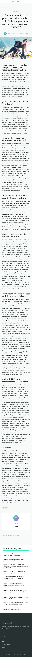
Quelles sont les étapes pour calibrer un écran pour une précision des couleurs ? (16, 603)
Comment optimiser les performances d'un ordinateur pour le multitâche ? (15, 554)
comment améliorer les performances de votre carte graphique (14, 572)
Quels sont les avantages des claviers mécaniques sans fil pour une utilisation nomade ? (14, 585)
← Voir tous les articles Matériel (10, 535)
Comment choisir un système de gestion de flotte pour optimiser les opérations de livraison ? (15, 592)
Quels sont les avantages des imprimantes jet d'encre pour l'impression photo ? (15, 608)
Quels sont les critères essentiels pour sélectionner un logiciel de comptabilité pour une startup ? (15, 566)
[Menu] (18, 1)
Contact (4, 647)
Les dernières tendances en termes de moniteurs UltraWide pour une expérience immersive (14, 578)
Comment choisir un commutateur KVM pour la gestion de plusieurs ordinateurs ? (15, 598)
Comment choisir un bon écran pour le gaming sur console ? (13, 560)
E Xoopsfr (8, 623)
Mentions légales (6, 644)
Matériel (8, 6)
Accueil (3, 6)
